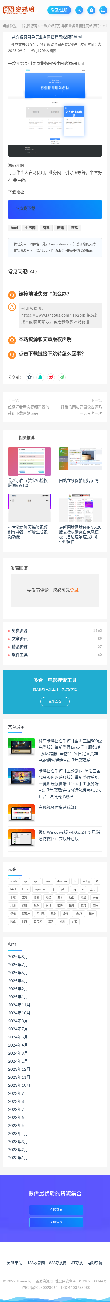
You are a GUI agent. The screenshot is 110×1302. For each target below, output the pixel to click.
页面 (74, 921)
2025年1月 (18, 997)
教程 (13, 913)
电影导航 (94, 1263)
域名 (83, 897)
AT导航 (77, 1263)
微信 (25, 905)
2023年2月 (18, 1150)
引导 (46, 228)
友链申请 (14, 1263)
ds (75, 881)
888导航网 (58, 1263)
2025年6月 (18, 973)
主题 (25, 897)
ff (97, 881)
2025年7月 (18, 965)
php (63, 889)
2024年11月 (19, 1005)
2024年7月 (18, 1029)
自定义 (38, 921)
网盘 (13, 921)
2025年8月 (18, 957)
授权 (36, 905)
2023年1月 (18, 1158)
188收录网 (36, 1263)
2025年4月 (18, 981)
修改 (48, 897)
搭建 (60, 228)
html (14, 228)
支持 (95, 905)
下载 (13, 897)
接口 (48, 905)
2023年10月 (19, 1086)
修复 (36, 897)
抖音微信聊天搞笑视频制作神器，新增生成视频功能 (28, 532)
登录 (74, 590)
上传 (92, 889)
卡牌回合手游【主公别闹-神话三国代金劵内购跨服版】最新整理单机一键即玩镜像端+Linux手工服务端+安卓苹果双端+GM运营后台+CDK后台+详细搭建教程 (70, 784)
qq (74, 889)
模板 (53, 913)
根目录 (41, 913)
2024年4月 (18, 1045)
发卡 (60, 897)
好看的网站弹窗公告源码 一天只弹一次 (81, 410)
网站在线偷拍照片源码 (79, 481)
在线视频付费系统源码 (59, 808)
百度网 (78, 913)
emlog (86, 881)
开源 (13, 905)
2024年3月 (18, 1053)
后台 (71, 897)
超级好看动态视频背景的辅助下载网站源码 (28, 410)
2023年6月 (18, 1118)
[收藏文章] (30, 377)
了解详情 (56, 1222)
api (26, 881)
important (41, 889)
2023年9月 (18, 1094)
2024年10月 (19, 1013)
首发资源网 (28, 26)
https (25, 889)
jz (54, 889)
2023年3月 (18, 1142)
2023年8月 (18, 1102)
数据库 (26, 913)
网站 (25, 921)
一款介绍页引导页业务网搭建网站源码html (45, 37)
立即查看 (56, 1209)
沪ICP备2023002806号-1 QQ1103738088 (56, 1288)
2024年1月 (18, 1061)
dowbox (62, 881)
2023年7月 (18, 1110)
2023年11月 (19, 1077)
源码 (74, 228)
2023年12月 (19, 1069)
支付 (83, 905)
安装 (95, 897)
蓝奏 (51, 921)
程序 (91, 913)
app (36, 881)
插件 (60, 905)
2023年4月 (18, 1134)
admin (14, 881)
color (48, 881)
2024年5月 (18, 1037)
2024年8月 (18, 1021)
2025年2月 (18, 989)
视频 (62, 921)
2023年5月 (18, 1126)
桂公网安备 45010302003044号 (81, 1281)
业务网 (30, 228)
